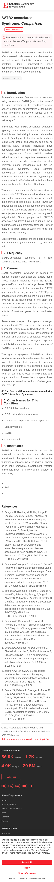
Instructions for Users (12, 808)
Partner (5, 821)
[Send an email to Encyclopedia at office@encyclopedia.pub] (4, 786)
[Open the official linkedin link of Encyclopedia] (17, 786)
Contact (5, 816)
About (4, 800)
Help (4, 812)
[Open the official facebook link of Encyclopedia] (31, 786)
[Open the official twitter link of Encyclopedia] (10, 786)
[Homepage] (5, 5)
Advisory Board (9, 804)
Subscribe (11, 777)
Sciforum (6, 833)
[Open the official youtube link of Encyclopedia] (24, 786)
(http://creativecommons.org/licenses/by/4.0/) (25, 739)
